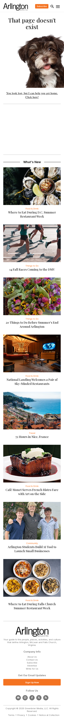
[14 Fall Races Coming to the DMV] (32, 243)
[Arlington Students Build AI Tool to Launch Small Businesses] (32, 521)
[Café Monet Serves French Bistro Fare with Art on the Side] (32, 463)
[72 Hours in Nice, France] (32, 410)
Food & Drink (32, 208)
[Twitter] (39, 697)
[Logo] (15, 6)
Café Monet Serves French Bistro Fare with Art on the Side (32, 492)
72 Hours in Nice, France (32, 437)
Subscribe (32, 662)
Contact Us (32, 659)
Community (32, 543)
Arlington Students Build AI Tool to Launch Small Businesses (32, 549)
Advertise (32, 665)
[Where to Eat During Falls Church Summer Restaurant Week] (32, 578)
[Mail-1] (18, 697)
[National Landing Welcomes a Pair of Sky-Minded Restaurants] (32, 353)
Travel (32, 433)
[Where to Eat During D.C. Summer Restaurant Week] (32, 186)
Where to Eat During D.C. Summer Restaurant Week (32, 214)
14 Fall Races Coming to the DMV (32, 269)
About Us (32, 656)
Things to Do (32, 265)
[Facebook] (32, 697)
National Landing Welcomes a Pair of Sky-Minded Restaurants (32, 382)
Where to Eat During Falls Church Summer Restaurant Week (32, 606)
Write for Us (32, 668)
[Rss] (45, 697)
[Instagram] (25, 697)
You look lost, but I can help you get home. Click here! (32, 95)
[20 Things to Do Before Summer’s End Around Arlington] (32, 296)
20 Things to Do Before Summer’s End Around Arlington (32, 325)
